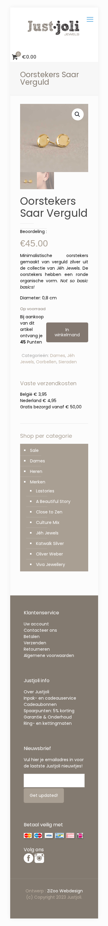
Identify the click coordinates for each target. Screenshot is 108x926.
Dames (57, 356)
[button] (78, 114)
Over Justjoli (36, 692)
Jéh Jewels (47, 533)
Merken (37, 482)
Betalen (32, 637)
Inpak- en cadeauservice (50, 698)
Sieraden (67, 362)
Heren (36, 471)
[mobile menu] (90, 19)
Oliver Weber (49, 554)
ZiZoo (53, 891)
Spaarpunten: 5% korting (49, 711)
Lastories (45, 491)
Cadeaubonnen (40, 704)
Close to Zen (49, 512)
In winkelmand (67, 332)
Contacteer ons (40, 630)
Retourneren (37, 649)
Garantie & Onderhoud (48, 717)
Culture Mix (47, 522)
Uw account (36, 624)
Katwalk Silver (50, 543)
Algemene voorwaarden (49, 655)
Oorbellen (46, 362)
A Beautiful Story (53, 501)
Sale (34, 450)
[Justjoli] (54, 30)
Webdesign (71, 891)
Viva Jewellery (50, 564)
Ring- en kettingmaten (48, 723)
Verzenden (35, 643)
